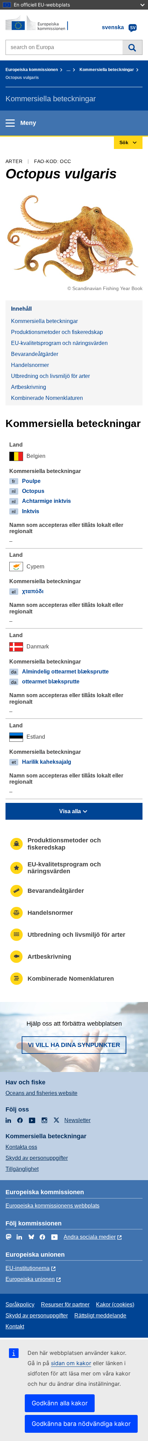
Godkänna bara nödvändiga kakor (81, 1423)
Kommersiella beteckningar (107, 69)
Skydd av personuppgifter (37, 1158)
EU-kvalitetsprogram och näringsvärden (59, 343)
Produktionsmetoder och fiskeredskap (57, 332)
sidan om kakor (71, 1363)
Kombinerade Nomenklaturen (47, 398)
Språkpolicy (20, 1304)
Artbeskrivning (28, 387)
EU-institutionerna (28, 1268)
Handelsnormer (30, 365)
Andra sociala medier (90, 1237)
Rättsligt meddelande (100, 1315)
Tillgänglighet (22, 1169)
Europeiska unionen (30, 1279)
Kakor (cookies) (115, 1304)
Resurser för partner (65, 1304)
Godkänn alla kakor (60, 1403)
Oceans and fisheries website (41, 1093)
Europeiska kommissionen (32, 69)
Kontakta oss (21, 1147)
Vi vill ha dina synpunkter (74, 1044)
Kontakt (15, 1326)
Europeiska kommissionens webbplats (52, 1206)
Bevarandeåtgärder (34, 354)
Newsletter (77, 1120)
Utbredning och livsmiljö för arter (50, 376)
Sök (132, 47)
